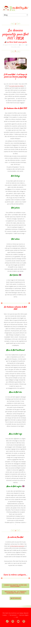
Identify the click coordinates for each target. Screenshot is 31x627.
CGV (17, 617)
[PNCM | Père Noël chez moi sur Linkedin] (23, 621)
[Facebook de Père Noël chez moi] (14, 621)
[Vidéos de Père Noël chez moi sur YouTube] (19, 621)
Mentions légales (24, 615)
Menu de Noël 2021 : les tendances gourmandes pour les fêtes (15, 592)
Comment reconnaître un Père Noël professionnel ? (15, 585)
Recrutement (13, 615)
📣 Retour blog (15, 598)
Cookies (4, 615)
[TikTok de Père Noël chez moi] (8, 621)
